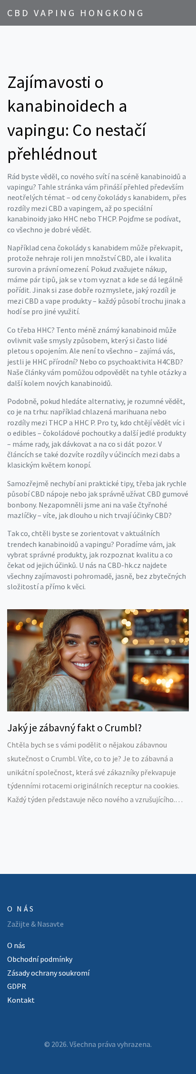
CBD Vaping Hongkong (76, 13)
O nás (16, 945)
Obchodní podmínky (39, 959)
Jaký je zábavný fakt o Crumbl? (74, 727)
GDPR (16, 986)
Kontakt (21, 1000)
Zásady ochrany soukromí (48, 973)
